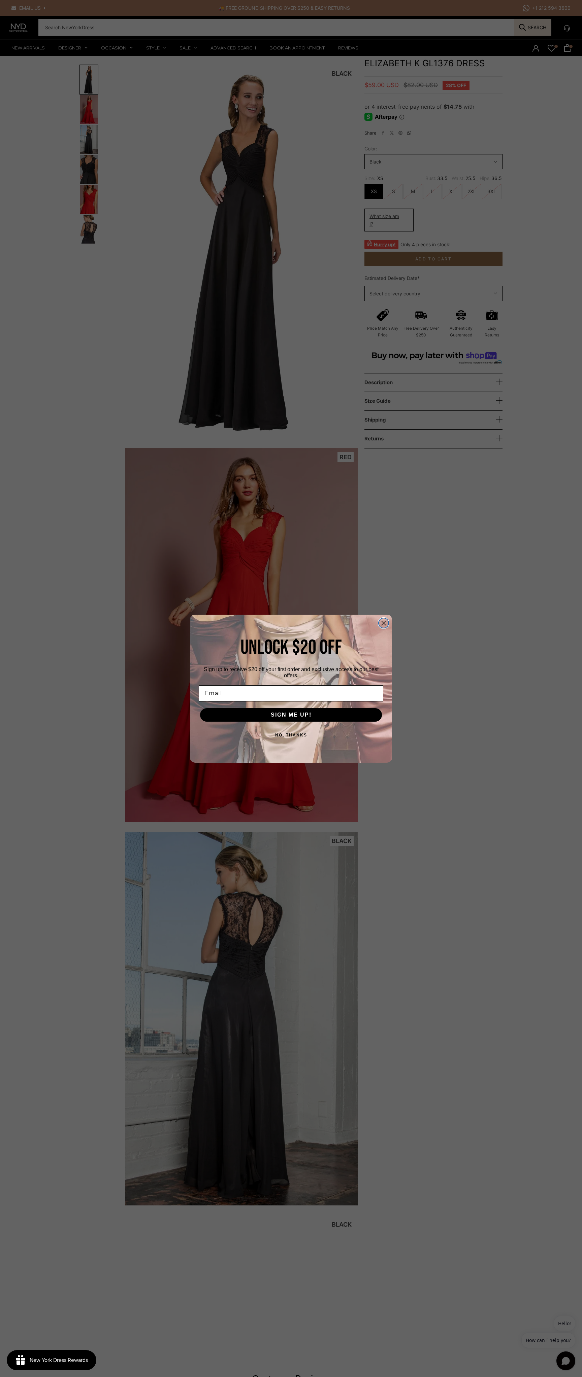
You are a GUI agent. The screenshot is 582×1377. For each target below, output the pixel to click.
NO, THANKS (291, 735)
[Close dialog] (384, 623)
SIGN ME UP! (291, 715)
